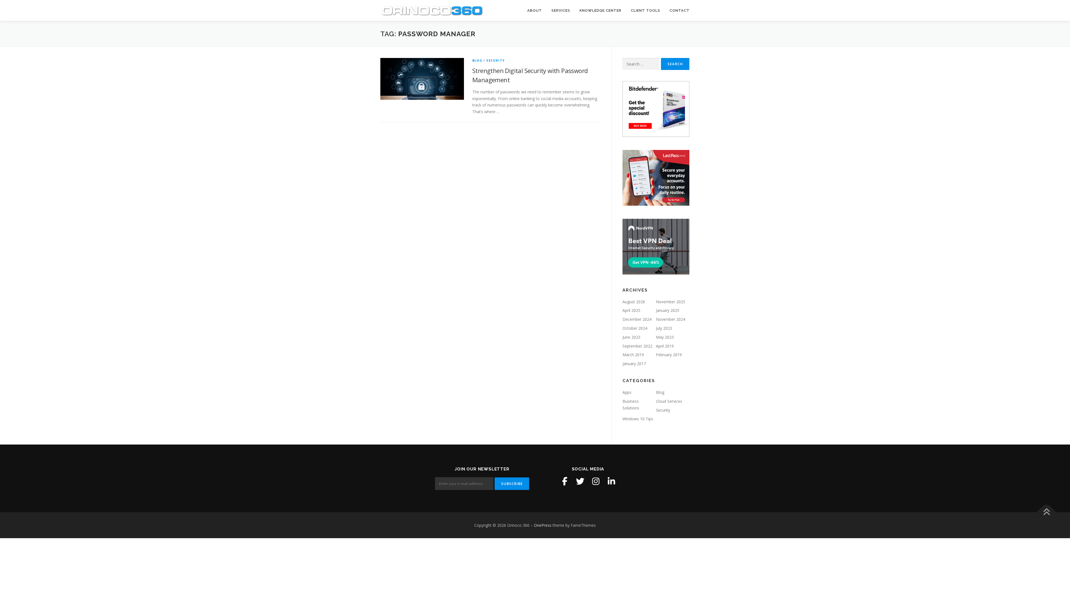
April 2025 (631, 310)
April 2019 (665, 346)
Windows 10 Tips (637, 418)
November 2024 (670, 319)
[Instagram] (596, 481)
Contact (680, 10)
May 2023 (665, 337)
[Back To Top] (1046, 512)
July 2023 (664, 328)
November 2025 (670, 301)
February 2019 (669, 354)
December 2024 (636, 319)
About (534, 10)
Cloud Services (669, 401)
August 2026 (633, 301)
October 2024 (634, 328)
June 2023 (631, 337)
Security (495, 60)
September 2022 (637, 346)
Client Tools (645, 10)
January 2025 (667, 310)
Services (560, 10)
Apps (626, 392)
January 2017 (634, 363)
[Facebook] (564, 481)
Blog (477, 60)
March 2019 (633, 354)
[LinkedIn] (611, 481)
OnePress (542, 525)
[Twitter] (580, 481)
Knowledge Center (600, 10)
